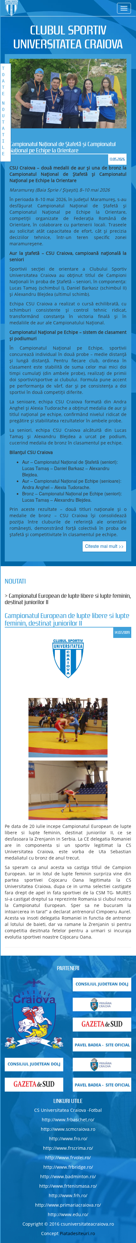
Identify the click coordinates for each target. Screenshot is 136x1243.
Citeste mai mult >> (104, 546)
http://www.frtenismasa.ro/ (68, 1186)
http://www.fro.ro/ (68, 1139)
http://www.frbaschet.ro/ (68, 1120)
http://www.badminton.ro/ (68, 1176)
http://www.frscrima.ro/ (68, 1148)
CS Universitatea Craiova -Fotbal (68, 1110)
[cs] (34, 1013)
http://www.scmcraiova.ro (68, 1129)
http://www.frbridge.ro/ (68, 1167)
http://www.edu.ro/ (68, 1214)
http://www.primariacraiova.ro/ (68, 1205)
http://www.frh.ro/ (68, 1195)
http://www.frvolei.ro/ (68, 1157)
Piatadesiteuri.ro (77, 1233)
